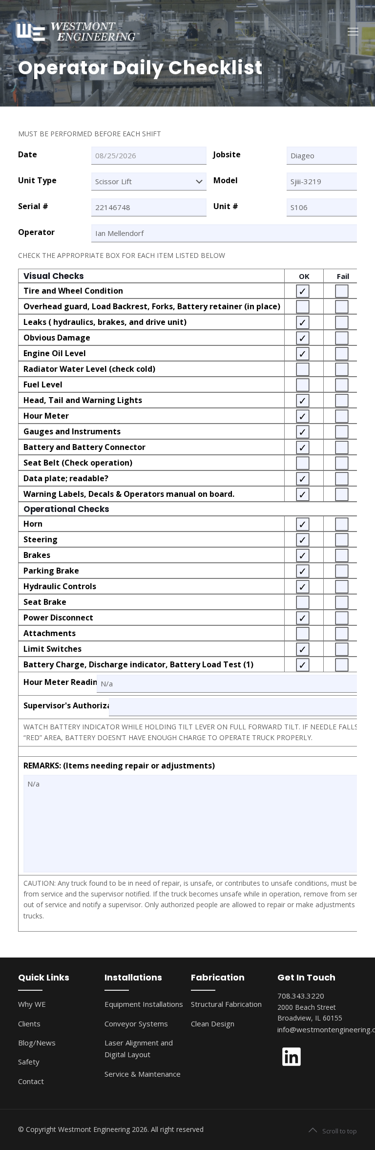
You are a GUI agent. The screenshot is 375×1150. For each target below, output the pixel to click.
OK (304, 276)
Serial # (33, 206)
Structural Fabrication (226, 1004)
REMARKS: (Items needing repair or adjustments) (119, 766)
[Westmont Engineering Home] (75, 30)
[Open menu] (353, 30)
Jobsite (227, 154)
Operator (36, 232)
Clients (29, 1023)
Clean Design (212, 1023)
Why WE (32, 1004)
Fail (343, 276)
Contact (31, 1081)
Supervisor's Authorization (66, 706)
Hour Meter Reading (60, 682)
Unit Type (37, 180)
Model (225, 180)
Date (27, 154)
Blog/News (37, 1042)
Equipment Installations (143, 1004)
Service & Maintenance (142, 1074)
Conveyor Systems (136, 1023)
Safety (29, 1061)
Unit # (225, 206)
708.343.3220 (300, 996)
